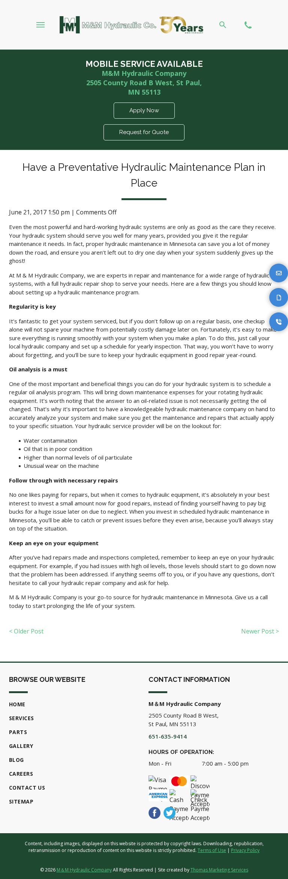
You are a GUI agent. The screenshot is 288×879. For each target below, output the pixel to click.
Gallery (21, 745)
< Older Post (26, 631)
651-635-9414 (167, 736)
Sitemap (21, 801)
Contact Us (27, 787)
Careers (21, 773)
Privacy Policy (245, 850)
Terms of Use (212, 850)
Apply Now (144, 110)
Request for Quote (144, 132)
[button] (278, 273)
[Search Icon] (222, 25)
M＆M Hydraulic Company (84, 870)
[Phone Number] (248, 25)
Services (21, 718)
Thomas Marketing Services (219, 870)
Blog (16, 759)
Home (17, 704)
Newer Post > (260, 631)
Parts (18, 732)
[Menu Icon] (40, 24)
